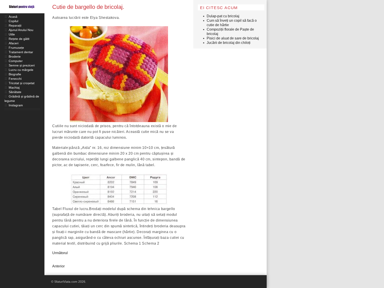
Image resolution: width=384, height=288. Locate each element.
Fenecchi (15, 78)
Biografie (15, 74)
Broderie (15, 56)
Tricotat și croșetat (21, 83)
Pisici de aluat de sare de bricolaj (233, 38)
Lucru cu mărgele (21, 70)
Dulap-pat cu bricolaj (223, 16)
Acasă (13, 16)
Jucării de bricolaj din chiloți (228, 43)
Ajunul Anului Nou (21, 30)
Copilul (13, 21)
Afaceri (13, 43)
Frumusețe (16, 47)
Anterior (58, 266)
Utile (12, 34)
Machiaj (14, 87)
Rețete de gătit (19, 39)
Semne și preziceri (22, 65)
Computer (16, 61)
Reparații (15, 25)
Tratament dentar (21, 52)
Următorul (60, 253)
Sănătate (15, 92)
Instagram (16, 105)
